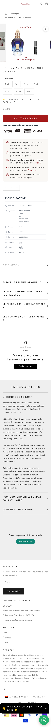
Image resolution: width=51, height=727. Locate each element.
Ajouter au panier (25, 118)
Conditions (32, 170)
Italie (21, 247)
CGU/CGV (7, 606)
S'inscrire (13, 591)
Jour (20, 242)
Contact (6, 642)
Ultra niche (23, 237)
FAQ (5, 633)
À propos (7, 637)
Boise (30, 205)
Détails (38, 162)
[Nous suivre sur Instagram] (4, 689)
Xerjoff (21, 252)
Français (38, 697)
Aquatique (23, 205)
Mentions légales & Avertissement (18, 620)
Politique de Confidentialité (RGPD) (18, 615)
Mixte (21, 232)
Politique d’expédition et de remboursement (22, 610)
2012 (21, 226)
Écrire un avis (25, 541)
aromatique (14, 13)
